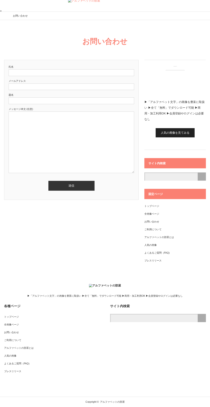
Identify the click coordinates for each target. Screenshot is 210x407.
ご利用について (153, 229)
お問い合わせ (151, 221)
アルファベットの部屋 (112, 401)
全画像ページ (151, 213)
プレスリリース (153, 260)
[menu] (204, 5)
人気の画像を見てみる (175, 132)
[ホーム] (5, 15)
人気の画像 (150, 245)
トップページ (151, 206)
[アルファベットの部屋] (105, 285)
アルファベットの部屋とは (159, 237)
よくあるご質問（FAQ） (157, 252)
